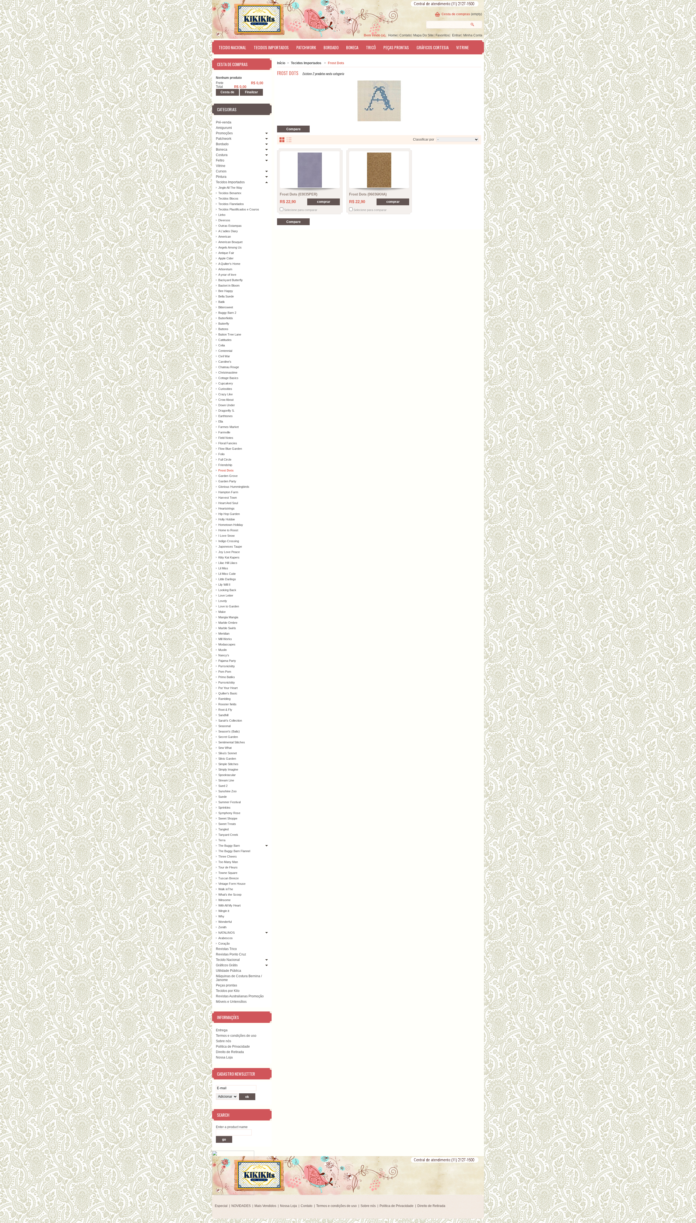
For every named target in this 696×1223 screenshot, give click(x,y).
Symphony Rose (229, 813)
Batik (221, 301)
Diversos (224, 220)
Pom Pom (224, 671)
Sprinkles (224, 807)
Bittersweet (225, 307)
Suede (222, 796)
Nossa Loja (224, 1057)
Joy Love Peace (229, 552)
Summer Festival (229, 802)
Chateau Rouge (228, 367)
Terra (221, 840)
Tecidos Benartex (229, 193)
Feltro (220, 160)
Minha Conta (472, 35)
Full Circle (224, 459)
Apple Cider (226, 258)
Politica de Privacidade (233, 1046)
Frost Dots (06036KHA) (368, 194)
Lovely (222, 601)
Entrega (222, 1030)
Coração (224, 943)
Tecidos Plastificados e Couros (238, 209)
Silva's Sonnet (227, 753)
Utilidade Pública (228, 971)
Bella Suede (226, 296)
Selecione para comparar (300, 210)
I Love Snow (226, 535)
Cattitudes (225, 340)
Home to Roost (228, 530)
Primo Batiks (226, 677)
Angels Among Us (230, 247)
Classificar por (423, 139)
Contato (405, 35)
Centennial (225, 350)
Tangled (223, 829)
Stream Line (226, 780)
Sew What (225, 747)
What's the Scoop (229, 894)
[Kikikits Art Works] (252, 18)
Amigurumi (224, 128)
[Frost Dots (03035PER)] (310, 170)
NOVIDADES (241, 1206)
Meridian (223, 633)
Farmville (224, 432)
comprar (323, 202)
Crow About (226, 399)
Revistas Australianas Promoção (240, 996)
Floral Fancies (227, 443)
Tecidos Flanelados (231, 204)
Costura (222, 155)
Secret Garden (228, 736)
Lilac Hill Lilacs (227, 562)
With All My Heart (229, 905)
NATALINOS (226, 932)
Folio (221, 454)
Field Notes (225, 437)
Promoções (224, 133)
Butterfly (223, 323)
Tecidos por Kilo (228, 991)
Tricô (371, 47)
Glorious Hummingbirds (233, 486)
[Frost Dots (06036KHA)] (379, 170)
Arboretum (225, 269)
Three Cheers (227, 856)
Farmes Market (228, 427)
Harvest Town (227, 497)
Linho (221, 214)
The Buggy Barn (229, 845)
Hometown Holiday (230, 524)
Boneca (352, 47)
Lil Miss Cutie (227, 573)
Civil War (224, 356)
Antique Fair (226, 252)
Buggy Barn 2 (227, 312)
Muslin (222, 649)
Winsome (224, 900)
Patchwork (306, 47)
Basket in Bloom (229, 285)
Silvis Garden (227, 758)
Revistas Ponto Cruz (231, 954)
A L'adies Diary (228, 231)
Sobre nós (223, 1041)
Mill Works (225, 639)
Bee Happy (225, 291)
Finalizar (251, 92)
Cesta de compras (456, 14)
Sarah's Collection (230, 720)
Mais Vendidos (265, 1206)
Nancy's (223, 655)
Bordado (331, 47)
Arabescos (225, 938)
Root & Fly (225, 709)
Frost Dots (226, 470)
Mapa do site (423, 35)
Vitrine (462, 47)
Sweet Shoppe (227, 818)
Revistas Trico (226, 949)
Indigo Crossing (228, 541)
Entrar (456, 35)
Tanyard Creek (228, 834)
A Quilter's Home (229, 263)
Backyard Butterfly (230, 280)
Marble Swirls (227, 628)
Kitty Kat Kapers (229, 557)
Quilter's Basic (227, 693)
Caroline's (224, 361)
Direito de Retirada (230, 1052)
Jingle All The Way (230, 187)
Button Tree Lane (229, 334)
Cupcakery (225, 383)
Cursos (221, 171)
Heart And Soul (228, 503)
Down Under (226, 405)
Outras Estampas (230, 225)
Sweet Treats (227, 823)
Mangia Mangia (228, 617)
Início (281, 63)
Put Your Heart (228, 688)
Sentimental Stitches (231, 742)
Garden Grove (228, 475)
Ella (220, 421)
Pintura (221, 177)
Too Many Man (228, 862)
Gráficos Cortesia (433, 47)
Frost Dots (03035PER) (298, 194)
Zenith (222, 927)
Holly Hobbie (226, 519)
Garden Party (227, 481)
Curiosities (225, 388)
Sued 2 (223, 785)
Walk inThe (225, 889)
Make (222, 611)
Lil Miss (223, 568)
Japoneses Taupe (230, 546)
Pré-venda (223, 122)
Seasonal (224, 726)
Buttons (223, 329)
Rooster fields (227, 704)
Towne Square (227, 872)
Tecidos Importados (271, 47)
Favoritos (442, 35)
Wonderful (225, 921)
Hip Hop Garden (229, 514)
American (224, 236)
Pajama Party (227, 660)
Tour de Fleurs (228, 867)
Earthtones (225, 416)
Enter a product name (232, 1127)
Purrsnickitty (226, 666)
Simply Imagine (228, 769)
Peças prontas (396, 47)
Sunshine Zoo (227, 791)
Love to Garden (228, 606)
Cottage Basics (228, 378)
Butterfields (225, 318)
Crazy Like (225, 394)
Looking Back (227, 590)
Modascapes (226, 644)
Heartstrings (226, 508)
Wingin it (223, 910)
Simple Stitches (228, 764)
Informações (228, 1017)
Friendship (225, 465)
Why (221, 916)
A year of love (227, 274)
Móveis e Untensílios (231, 1002)
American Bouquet (230, 242)
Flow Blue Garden (230, 448)
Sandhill (223, 715)
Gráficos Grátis (227, 965)
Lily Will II (224, 584)
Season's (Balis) (229, 731)
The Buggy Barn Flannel (234, 851)
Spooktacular (227, 775)
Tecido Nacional (232, 47)
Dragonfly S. (226, 410)
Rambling (224, 698)
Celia (221, 345)
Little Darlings (227, 579)
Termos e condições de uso (236, 1036)
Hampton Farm (228, 492)
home (392, 35)
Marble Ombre (227, 622)
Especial (221, 1206)
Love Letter (225, 595)
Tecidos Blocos (228, 198)
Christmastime (227, 372)
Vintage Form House (232, 883)
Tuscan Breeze (228, 878)
